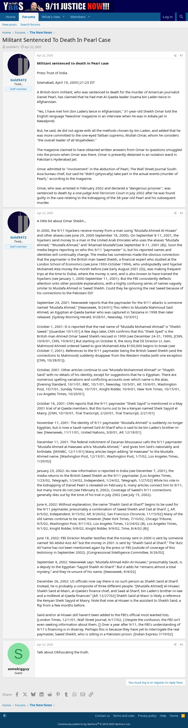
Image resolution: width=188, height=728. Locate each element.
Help (163, 716)
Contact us (102, 716)
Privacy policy (147, 716)
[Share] (175, 55)
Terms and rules (124, 716)
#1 (181, 55)
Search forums (30, 24)
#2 (181, 213)
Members (78, 16)
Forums (28, 16)
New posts (9, 24)
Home (10, 16)
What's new (51, 16)
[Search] (181, 17)
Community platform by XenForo (94, 724)
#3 (181, 645)
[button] (64, 17)
